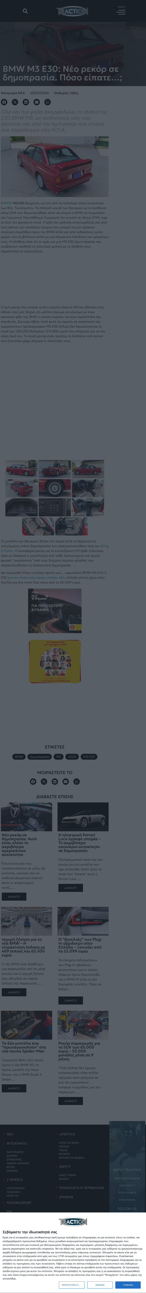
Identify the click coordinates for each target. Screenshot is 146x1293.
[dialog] (73, 1253)
